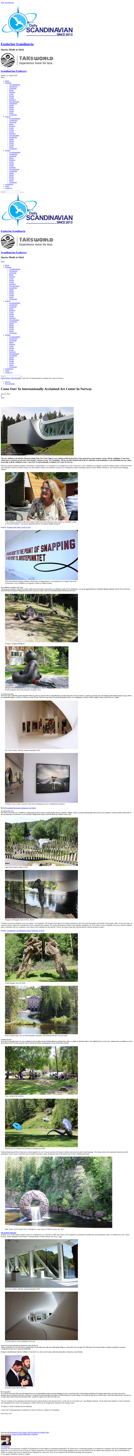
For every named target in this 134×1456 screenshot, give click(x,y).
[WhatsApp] (26, 401)
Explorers (12, 100)
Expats (11, 98)
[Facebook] (4, 401)
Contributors (9, 184)
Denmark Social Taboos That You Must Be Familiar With (30, 1432)
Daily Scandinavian (7, 2)
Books (11, 90)
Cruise (11, 94)
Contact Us (8, 188)
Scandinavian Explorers (14, 71)
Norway (7, 117)
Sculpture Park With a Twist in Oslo (18, 527)
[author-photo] (6, 1445)
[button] (67, 77)
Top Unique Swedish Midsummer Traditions (23, 1434)
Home (7, 81)
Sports (11, 113)
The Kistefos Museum (8, 1233)
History (11, 107)
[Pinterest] (19, 401)
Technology (13, 115)
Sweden (7, 150)
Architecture (13, 86)
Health (11, 105)
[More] (34, 401)
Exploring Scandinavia (17, 44)
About (7, 186)
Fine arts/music (14, 101)
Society (11, 111)
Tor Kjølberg (5, 1447)
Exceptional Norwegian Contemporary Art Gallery (21, 808)
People (11, 109)
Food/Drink (13, 103)
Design (11, 96)
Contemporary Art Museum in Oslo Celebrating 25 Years (25, 931)
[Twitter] (11, 401)
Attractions (12, 88)
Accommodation (14, 85)
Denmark (8, 83)
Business (12, 92)
